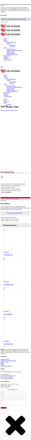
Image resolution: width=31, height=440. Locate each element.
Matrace (2, 364)
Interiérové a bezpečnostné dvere (8, 360)
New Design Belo (8, 314)
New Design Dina (8, 344)
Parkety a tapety (4, 362)
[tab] (17, 213)
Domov (2, 110)
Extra (5, 110)
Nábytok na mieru (5, 359)
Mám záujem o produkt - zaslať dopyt (10, 197)
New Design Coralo (9, 284)
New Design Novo (8, 254)
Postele (15, 110)
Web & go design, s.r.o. (13, 389)
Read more (6, 252)
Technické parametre (14, 213)
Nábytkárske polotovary (6, 366)
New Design (10, 110)
